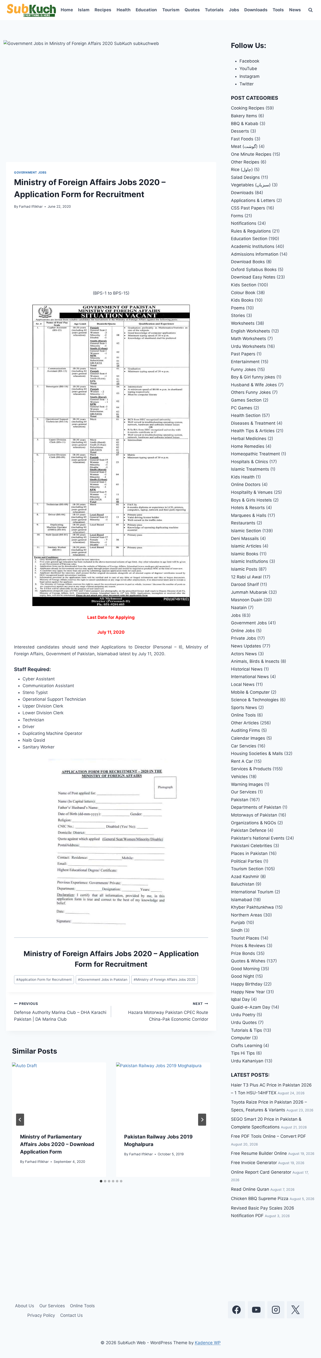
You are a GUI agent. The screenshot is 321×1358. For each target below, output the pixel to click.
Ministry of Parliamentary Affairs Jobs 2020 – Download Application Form (57, 1144)
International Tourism (252, 891)
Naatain (239, 607)
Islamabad (241, 899)
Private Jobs (243, 638)
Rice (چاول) (242, 169)
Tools (278, 9)
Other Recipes (245, 162)
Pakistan (239, 799)
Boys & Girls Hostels (251, 500)
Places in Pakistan (249, 853)
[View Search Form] (310, 10)
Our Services (244, 791)
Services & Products (251, 768)
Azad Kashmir (245, 876)
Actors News (244, 653)
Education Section (249, 238)
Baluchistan (242, 884)
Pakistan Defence (248, 830)
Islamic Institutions (249, 561)
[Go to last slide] (20, 1120)
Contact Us (71, 1315)
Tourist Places (245, 938)
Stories (238, 315)
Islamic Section (246, 530)
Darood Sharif (245, 584)
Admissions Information (254, 254)
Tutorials (214, 9)
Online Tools (243, 715)
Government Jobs (30, 172)
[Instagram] (275, 1309)
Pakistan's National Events (257, 838)
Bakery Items (244, 115)
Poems (238, 307)
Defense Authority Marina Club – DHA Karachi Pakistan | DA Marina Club (60, 1012)
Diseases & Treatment (253, 423)
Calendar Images (248, 738)
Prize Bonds (243, 953)
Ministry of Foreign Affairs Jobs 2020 (164, 979)
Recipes (103, 9)
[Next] (202, 1120)
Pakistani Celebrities (251, 845)
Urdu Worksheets (248, 346)
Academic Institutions (252, 246)
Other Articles (245, 722)
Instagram (249, 76)
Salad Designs (245, 177)
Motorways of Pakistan (254, 815)
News (295, 9)
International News (250, 676)
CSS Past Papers (248, 207)
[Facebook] (236, 1309)
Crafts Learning (246, 1045)
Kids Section (243, 284)
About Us (24, 1305)
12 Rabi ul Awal (246, 576)
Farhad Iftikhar (31, 206)
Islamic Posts (244, 569)
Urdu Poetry (243, 1014)
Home (67, 9)
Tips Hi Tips (243, 1053)
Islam (84, 9)
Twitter (246, 83)
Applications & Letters (253, 200)
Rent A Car (242, 761)
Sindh (237, 930)
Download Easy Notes (253, 277)
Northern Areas (246, 914)
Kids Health (243, 476)
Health (124, 9)
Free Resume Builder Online (259, 1153)
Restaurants (243, 522)
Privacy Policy (41, 1315)
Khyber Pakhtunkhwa (252, 907)
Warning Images (247, 784)
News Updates (246, 645)
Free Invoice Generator (254, 1162)
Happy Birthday (246, 984)
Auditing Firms (245, 730)
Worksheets (243, 323)
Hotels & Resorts (248, 507)
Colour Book (243, 292)
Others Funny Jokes (251, 392)
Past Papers (243, 353)
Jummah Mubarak (249, 592)
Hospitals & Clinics (249, 461)
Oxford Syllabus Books (254, 269)
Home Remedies (247, 446)
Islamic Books (244, 553)
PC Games (241, 407)
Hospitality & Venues (252, 492)
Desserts (240, 131)
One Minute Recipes (251, 154)
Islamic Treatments (250, 469)
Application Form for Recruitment (44, 979)
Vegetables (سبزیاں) (251, 184)
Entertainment (245, 361)
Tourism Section (247, 868)
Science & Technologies (255, 699)
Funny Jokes (243, 369)
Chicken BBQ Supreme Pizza (259, 1198)
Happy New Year (248, 991)
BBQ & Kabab (244, 123)
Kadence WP (208, 1342)
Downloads (256, 9)
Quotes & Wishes (248, 960)
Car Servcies (243, 745)
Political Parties (246, 861)
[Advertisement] (111, 253)
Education (146, 9)
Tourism (171, 9)
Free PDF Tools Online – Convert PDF (268, 1136)
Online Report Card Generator (261, 1172)
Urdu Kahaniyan (247, 1060)
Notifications (243, 223)
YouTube (248, 68)
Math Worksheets (248, 338)
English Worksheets (250, 331)
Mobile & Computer (250, 692)
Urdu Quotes (244, 1022)
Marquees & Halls (248, 515)
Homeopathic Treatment (255, 453)
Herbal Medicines (248, 438)
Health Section (246, 415)
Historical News (247, 669)
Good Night (242, 976)
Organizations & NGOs (253, 822)
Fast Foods (242, 138)
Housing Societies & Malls (257, 753)
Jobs (234, 9)
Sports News (244, 707)
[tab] (101, 1181)
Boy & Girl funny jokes (253, 376)
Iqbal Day (240, 999)
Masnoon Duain (246, 599)
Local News (243, 684)
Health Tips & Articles (253, 430)
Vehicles (239, 776)
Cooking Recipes (247, 108)
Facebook (249, 61)
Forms (237, 215)
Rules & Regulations (251, 231)
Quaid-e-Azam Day (250, 1007)
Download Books (248, 261)
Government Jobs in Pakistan (102, 979)
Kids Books (242, 300)
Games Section (246, 400)
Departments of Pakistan (256, 807)
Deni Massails (245, 538)
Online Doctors (246, 484)
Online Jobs (243, 630)
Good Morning (245, 968)
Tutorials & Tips (246, 1030)
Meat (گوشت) (244, 146)
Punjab (238, 922)
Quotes (192, 9)
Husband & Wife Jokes (254, 384)
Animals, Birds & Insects (255, 661)
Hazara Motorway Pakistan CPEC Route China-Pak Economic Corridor (168, 1012)
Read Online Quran (250, 1189)
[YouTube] (256, 1309)
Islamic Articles (246, 546)
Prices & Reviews (248, 945)
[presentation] (59, 1093)
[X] (295, 1309)
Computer (241, 1037)
